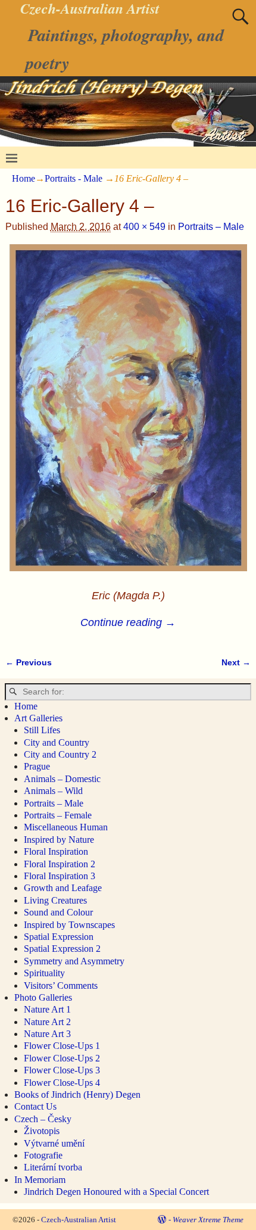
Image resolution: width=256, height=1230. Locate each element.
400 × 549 (144, 227)
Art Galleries (38, 718)
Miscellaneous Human (66, 827)
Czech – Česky (42, 1119)
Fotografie (43, 1155)
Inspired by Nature (59, 839)
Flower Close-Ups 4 (62, 1083)
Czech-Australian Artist (78, 1219)
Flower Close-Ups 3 (62, 1070)
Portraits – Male (211, 227)
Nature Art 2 (47, 1022)
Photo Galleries (43, 997)
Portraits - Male (73, 178)
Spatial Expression (58, 937)
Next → (236, 662)
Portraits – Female (58, 815)
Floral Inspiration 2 (59, 864)
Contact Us (35, 1106)
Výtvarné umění (54, 1143)
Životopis (42, 1131)
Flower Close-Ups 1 (62, 1046)
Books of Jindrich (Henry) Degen (77, 1094)
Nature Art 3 (47, 1034)
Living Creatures (55, 900)
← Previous (28, 662)
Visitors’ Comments (61, 985)
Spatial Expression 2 (62, 948)
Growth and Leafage (63, 888)
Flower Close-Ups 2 (62, 1058)
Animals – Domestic (62, 779)
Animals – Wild (53, 791)
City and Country (56, 742)
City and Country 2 (60, 754)
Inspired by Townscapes (69, 925)
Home (23, 178)
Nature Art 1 (47, 1009)
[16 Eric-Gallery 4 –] (128, 415)
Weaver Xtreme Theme (208, 1219)
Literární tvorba (53, 1167)
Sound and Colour (58, 912)
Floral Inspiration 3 (59, 876)
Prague (37, 766)
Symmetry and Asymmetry (74, 961)
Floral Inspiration (56, 851)
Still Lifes (42, 730)
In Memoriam (39, 1180)
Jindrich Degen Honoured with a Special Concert (116, 1192)
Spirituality (44, 973)
